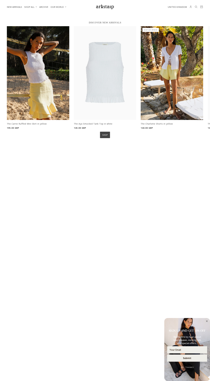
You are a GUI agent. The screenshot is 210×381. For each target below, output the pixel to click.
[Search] (196, 6)
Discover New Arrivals (105, 22)
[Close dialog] (207, 321)
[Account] (190, 6)
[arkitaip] (105, 7)
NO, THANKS (187, 367)
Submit (187, 358)
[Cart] (201, 6)
